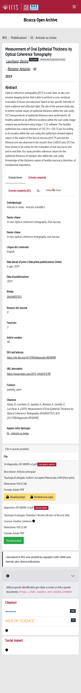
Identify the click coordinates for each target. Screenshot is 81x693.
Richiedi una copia (43, 497)
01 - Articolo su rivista (43, 37)
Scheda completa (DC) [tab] (19, 190)
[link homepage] (11, 7)
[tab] (38, 191)
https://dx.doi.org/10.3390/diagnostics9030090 (31, 357)
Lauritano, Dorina (17, 61)
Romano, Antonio (19, 68)
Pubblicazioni (19, 37)
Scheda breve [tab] (15, 177)
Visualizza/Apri (17, 497)
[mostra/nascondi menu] (74, 6)
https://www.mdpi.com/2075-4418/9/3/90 (28, 374)
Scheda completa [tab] (37, 177)
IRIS (4, 37)
